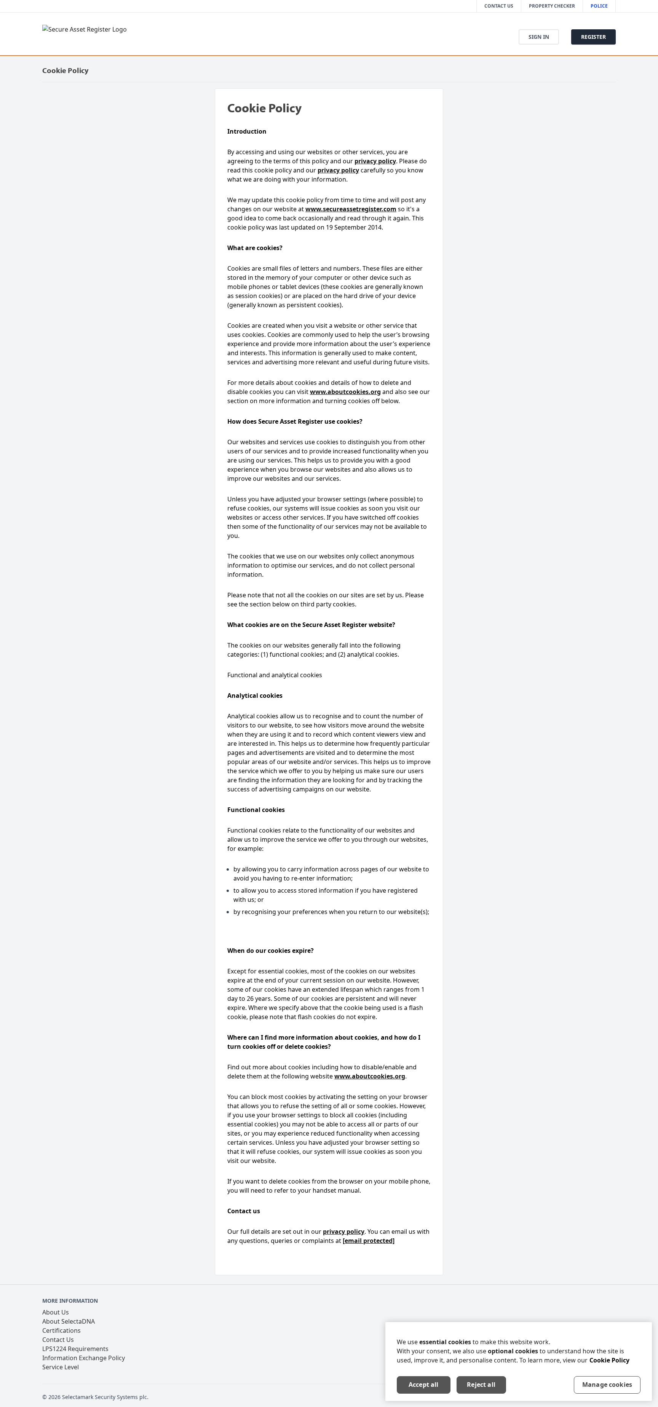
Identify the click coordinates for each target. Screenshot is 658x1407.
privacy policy (375, 161)
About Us (55, 1312)
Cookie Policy (609, 1360)
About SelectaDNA (68, 1321)
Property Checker (552, 6)
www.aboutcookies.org (345, 392)
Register (593, 36)
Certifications (61, 1330)
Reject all (481, 1384)
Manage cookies (607, 1384)
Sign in (539, 36)
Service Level (60, 1367)
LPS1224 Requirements (75, 1349)
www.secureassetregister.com (350, 209)
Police (599, 6)
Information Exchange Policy (83, 1358)
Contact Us (498, 6)
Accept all (424, 1384)
